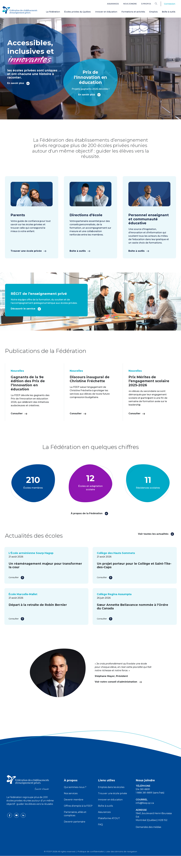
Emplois (153, 11)
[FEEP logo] (28, 782)
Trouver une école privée (26, 251)
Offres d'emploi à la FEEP (78, 805)
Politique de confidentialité (90, 851)
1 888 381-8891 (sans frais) (150, 792)
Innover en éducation (106, 11)
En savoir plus (16, 83)
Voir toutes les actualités (153, 534)
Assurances (113, 4)
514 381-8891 (143, 789)
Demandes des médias (148, 827)
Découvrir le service (23, 308)
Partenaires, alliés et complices (75, 814)
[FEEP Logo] (19, 10)
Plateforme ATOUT (109, 818)
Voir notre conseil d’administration (116, 681)
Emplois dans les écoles (111, 787)
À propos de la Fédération (87, 513)
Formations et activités (133, 11)
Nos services (70, 793)
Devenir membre (73, 799)
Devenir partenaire (74, 821)
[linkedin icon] (23, 815)
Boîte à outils (168, 11)
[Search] (158, 3)
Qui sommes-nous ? (75, 787)
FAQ (100, 824)
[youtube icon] (16, 815)
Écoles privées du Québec (77, 11)
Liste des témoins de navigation (121, 851)
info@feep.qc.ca (145, 803)
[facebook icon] (10, 815)
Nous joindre (130, 4)
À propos (146, 4)
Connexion (169, 4)
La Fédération (53, 11)
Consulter (17, 413)
